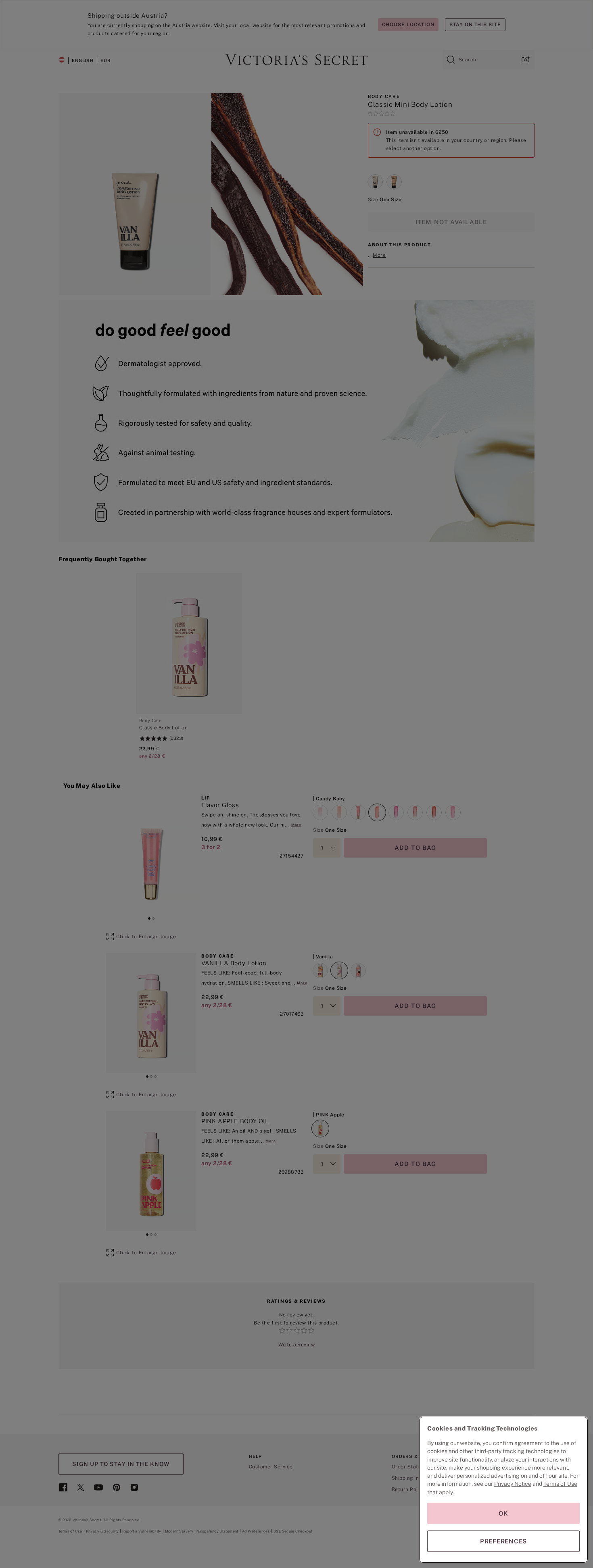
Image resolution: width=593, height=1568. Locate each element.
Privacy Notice (512, 1484)
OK (503, 1513)
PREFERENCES (503, 1541)
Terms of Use (560, 1484)
